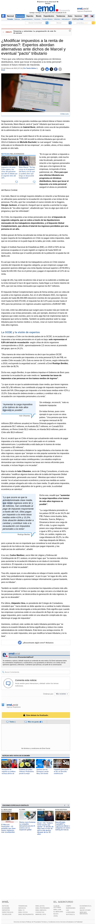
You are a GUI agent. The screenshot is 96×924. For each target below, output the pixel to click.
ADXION (82, 908)
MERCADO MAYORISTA (84, 913)
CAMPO (68, 906)
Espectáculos (49, 16)
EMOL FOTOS (23, 912)
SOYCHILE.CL (70, 914)
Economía (20, 16)
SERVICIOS (22, 908)
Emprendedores (27, 19)
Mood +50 (41, 809)
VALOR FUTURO (85, 910)
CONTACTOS (40, 912)
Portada (10, 19)
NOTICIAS (5, 906)
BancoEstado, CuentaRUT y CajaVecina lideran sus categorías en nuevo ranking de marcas (63, 826)
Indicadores (66, 19)
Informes (57, 19)
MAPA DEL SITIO (41, 914)
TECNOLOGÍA (6, 914)
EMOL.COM (57, 909)
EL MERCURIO (58, 911)
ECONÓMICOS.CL (86, 906)
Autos (70, 16)
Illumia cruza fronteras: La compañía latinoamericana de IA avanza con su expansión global (27, 826)
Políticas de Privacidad (33, 922)
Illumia (22, 809)
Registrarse (88, 11)
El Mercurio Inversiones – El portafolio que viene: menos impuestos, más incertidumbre (8, 828)
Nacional (10, 16)
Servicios (78, 16)
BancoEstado (61, 809)
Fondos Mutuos (47, 19)
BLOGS (56, 914)
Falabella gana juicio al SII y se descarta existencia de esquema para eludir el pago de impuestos (61, 773)
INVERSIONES (70, 908)
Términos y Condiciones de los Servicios (53, 922)
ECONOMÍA (6, 908)
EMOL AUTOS (40, 906)
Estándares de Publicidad (74, 922)
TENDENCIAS (22, 906)
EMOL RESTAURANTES (26, 914)
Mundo (38, 16)
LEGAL (56, 916)
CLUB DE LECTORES (57, 906)
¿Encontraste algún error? (38, 643)
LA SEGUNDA (70, 912)
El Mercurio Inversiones (6, 810)
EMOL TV (21, 910)
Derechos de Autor (19, 922)
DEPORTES (6, 910)
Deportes (29, 16)
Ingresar (80, 11)
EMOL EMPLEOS (41, 910)
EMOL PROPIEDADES (43, 908)
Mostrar (47, 3)
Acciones (37, 19)
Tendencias (60, 16)
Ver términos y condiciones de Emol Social (35, 748)
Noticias (17, 19)
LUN (67, 910)
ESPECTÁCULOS (7, 912)
